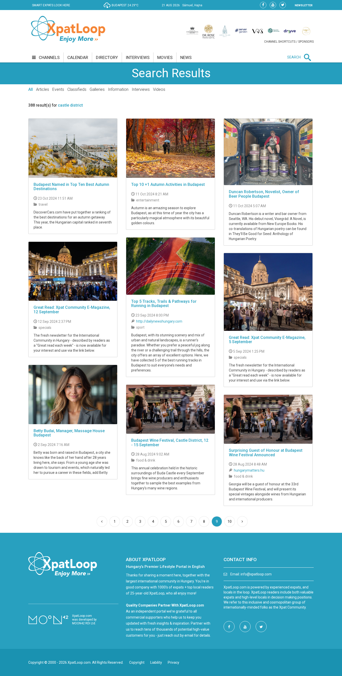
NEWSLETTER (303, 5)
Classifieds (76, 89)
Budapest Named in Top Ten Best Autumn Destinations (71, 186)
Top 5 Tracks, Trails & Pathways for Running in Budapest (164, 303)
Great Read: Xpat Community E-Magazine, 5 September (267, 339)
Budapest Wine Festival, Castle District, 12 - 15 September (169, 442)
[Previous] (102, 521)
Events (58, 89)
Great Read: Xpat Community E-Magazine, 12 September (72, 309)
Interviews (141, 89)
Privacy (173, 662)
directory (107, 57)
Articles (42, 89)
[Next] (242, 521)
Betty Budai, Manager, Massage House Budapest (69, 433)
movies (165, 57)
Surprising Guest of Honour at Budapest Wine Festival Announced (265, 452)
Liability (156, 662)
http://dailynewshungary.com (159, 321)
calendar (77, 57)
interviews (137, 57)
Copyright (136, 662)
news (186, 57)
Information (118, 89)
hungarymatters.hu (249, 470)
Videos (159, 89)
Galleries (97, 89)
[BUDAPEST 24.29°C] (122, 9)
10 (230, 521)
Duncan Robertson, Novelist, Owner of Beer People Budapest (264, 194)
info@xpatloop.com (256, 574)
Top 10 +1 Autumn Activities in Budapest (168, 184)
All (30, 89)
